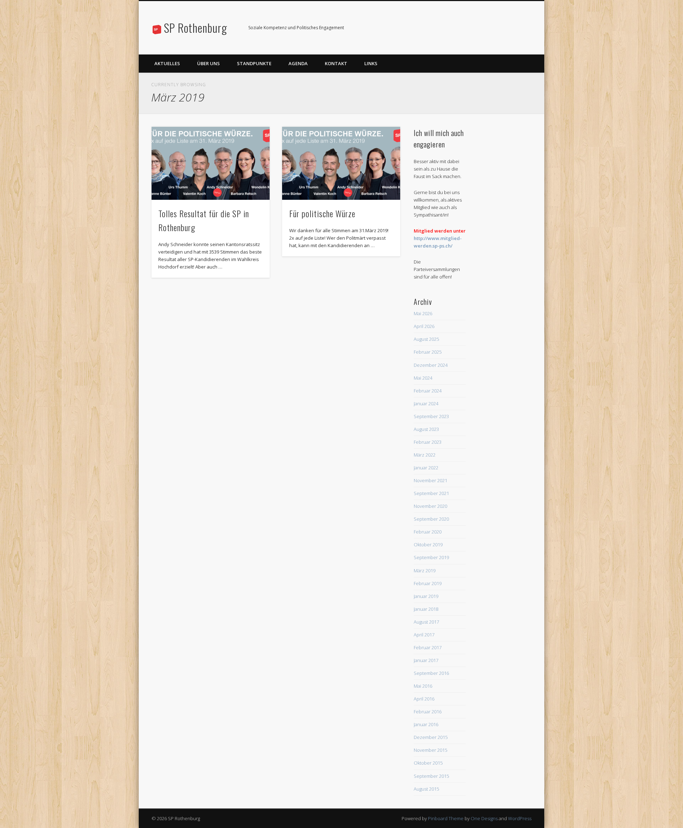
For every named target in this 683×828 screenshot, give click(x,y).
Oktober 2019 (428, 544)
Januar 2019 (426, 596)
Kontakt (336, 63)
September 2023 (431, 416)
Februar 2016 (427, 711)
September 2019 (431, 557)
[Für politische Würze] (341, 163)
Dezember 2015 (431, 737)
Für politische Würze (322, 213)
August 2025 (426, 339)
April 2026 (424, 326)
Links (370, 63)
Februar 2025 (427, 352)
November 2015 (430, 750)
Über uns (208, 63)
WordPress (519, 818)
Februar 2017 (427, 647)
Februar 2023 (427, 442)
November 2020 (430, 506)
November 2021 (430, 480)
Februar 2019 (427, 583)
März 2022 (424, 455)
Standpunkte (254, 63)
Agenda (298, 63)
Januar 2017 (426, 660)
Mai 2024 (423, 378)
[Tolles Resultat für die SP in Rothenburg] (211, 163)
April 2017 (424, 634)
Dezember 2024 (431, 365)
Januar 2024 (426, 403)
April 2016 (424, 699)
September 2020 (431, 519)
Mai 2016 (423, 686)
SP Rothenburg (195, 27)
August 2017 (426, 622)
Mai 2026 (423, 313)
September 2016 (431, 673)
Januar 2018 (426, 609)
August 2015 (426, 789)
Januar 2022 (426, 467)
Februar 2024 (427, 390)
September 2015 (431, 776)
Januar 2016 (426, 724)
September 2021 (431, 493)
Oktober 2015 (428, 763)
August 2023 (426, 429)
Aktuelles (167, 63)
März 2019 (424, 570)
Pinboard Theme (446, 818)
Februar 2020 (427, 531)
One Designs (484, 818)
